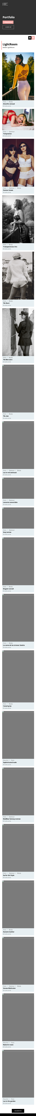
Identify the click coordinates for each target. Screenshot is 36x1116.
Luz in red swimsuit (10, 472)
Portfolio (9, 17)
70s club (6, 416)
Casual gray (7, 706)
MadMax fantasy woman (12, 819)
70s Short (6, 303)
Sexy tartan (7, 532)
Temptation (7, 134)
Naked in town (8, 1045)
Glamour (12, 132)
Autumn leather (8, 932)
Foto (4, 102)
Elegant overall (8, 589)
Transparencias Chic (10, 247)
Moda (11, 102)
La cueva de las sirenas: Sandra (14, 645)
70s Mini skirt (7, 360)
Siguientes (18, 1111)
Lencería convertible (10, 502)
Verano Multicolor (9, 988)
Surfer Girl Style (8, 875)
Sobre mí (8, 27)
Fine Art (5, 760)
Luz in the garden (9, 1101)
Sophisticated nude (10, 762)
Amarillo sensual (9, 104)
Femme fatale (8, 190)
